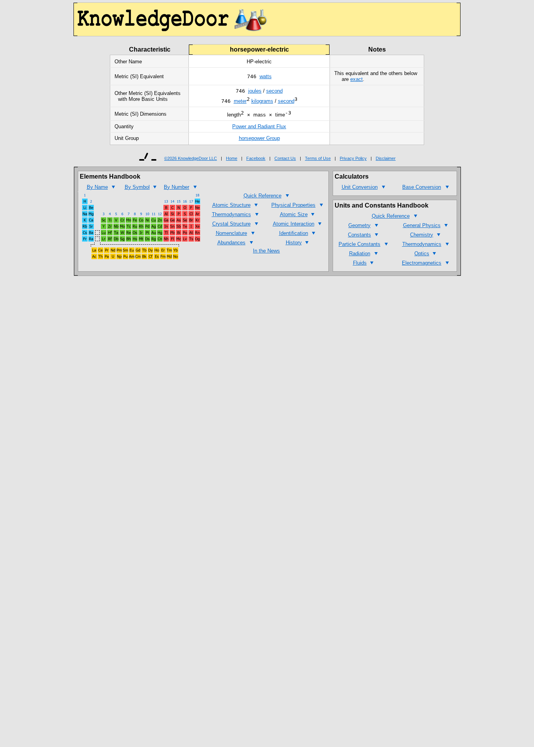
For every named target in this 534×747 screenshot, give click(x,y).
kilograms (262, 101)
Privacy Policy (353, 158)
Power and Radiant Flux (259, 126)
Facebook (255, 158)
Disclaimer (386, 158)
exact (356, 79)
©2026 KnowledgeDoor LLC (190, 158)
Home (231, 158)
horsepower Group (259, 138)
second (274, 91)
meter (240, 101)
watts (266, 76)
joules (255, 91)
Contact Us (285, 158)
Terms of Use (318, 158)
